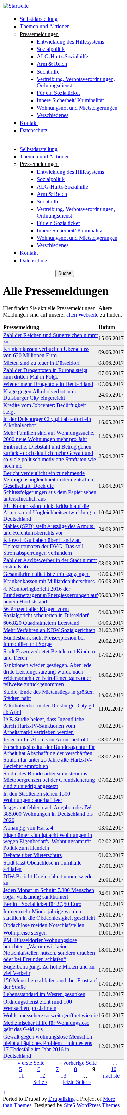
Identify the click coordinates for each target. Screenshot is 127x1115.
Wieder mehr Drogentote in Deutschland (48, 384)
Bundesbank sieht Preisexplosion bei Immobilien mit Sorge (44, 641)
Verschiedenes (52, 115)
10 (113, 1069)
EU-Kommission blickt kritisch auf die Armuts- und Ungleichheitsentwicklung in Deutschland (50, 512)
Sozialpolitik (51, 49)
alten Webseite (82, 315)
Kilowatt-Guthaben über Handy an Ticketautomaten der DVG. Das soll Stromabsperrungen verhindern (43, 546)
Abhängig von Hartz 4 (28, 828)
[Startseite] (16, 6)
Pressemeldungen (39, 34)
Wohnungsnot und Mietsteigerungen (77, 108)
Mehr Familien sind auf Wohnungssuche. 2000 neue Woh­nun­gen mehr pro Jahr (49, 436)
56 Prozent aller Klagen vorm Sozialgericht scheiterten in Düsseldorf (46, 612)
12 (42, 1076)
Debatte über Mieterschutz (32, 855)
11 (21, 1076)
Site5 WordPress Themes (92, 1105)
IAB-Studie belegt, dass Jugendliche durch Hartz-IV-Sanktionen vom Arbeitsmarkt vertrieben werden (43, 725)
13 (63, 1076)
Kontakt (29, 123)
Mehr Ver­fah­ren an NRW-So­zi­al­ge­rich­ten (49, 630)
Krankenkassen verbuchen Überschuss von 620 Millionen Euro (46, 352)
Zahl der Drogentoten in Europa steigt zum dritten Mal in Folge (45, 373)
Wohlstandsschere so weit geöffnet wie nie (50, 1015)
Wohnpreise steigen (25, 933)
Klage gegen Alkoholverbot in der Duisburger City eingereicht (41, 394)
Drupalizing (61, 1099)
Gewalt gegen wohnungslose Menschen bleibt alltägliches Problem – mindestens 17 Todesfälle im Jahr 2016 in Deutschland (47, 1046)
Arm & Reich (52, 64)
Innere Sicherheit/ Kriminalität (70, 100)
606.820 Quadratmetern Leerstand (41, 623)
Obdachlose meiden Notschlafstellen (43, 925)
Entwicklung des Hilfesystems (70, 42)
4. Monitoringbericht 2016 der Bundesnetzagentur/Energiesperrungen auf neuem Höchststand (50, 595)
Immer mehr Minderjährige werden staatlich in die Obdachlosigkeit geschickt (49, 914)
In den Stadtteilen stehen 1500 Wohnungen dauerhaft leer (36, 797)
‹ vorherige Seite (78, 1063)
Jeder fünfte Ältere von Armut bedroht (45, 739)
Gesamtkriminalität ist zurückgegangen (46, 574)
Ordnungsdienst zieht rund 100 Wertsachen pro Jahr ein (37, 1005)
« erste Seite (31, 1063)
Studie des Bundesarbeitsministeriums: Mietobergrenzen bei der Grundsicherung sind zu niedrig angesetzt (49, 779)
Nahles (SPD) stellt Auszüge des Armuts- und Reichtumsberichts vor (49, 529)
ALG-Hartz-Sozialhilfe (62, 56)
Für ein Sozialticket (58, 93)
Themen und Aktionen (45, 26)
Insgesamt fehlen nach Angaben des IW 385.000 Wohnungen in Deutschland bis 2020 (48, 813)
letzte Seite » (77, 1082)
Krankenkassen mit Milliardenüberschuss (49, 581)
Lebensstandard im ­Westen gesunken (44, 994)
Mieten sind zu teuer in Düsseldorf (41, 363)
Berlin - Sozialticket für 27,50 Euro (42, 904)
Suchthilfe (48, 72)
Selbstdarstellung (39, 19)
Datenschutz (33, 130)
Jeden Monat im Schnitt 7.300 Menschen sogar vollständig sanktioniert (48, 893)
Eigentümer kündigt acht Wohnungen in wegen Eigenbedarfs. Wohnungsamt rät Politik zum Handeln (47, 841)
